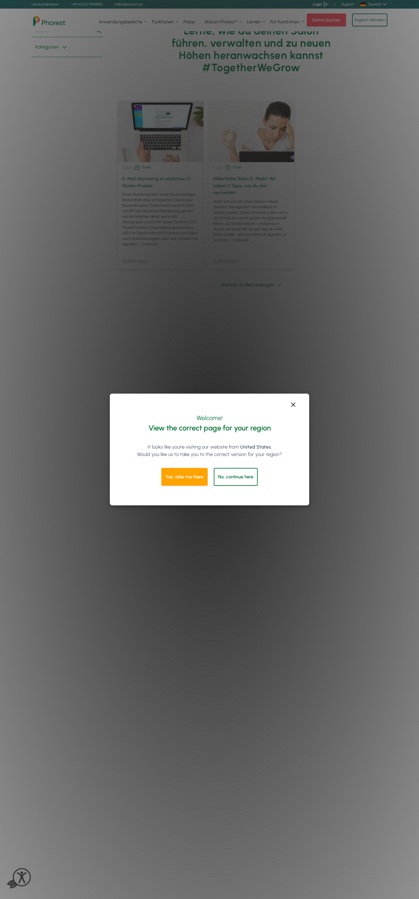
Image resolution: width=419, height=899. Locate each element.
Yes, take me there (184, 477)
